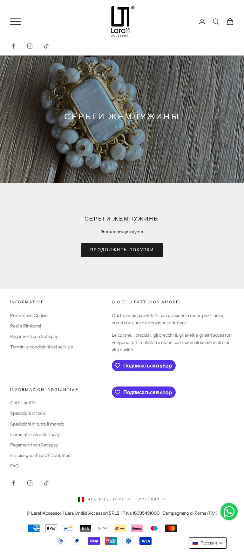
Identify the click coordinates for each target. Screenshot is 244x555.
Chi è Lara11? (22, 403)
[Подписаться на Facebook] (13, 46)
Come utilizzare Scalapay (35, 434)
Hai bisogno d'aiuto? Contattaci (40, 455)
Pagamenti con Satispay (34, 336)
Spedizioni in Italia (27, 413)
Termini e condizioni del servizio (41, 347)
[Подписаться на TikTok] (46, 46)
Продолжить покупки (122, 249)
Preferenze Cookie (29, 315)
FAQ (14, 466)
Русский (149, 499)
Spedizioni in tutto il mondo (37, 424)
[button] (207, 543)
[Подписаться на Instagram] (30, 46)
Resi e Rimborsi (25, 326)
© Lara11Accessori (44, 513)
